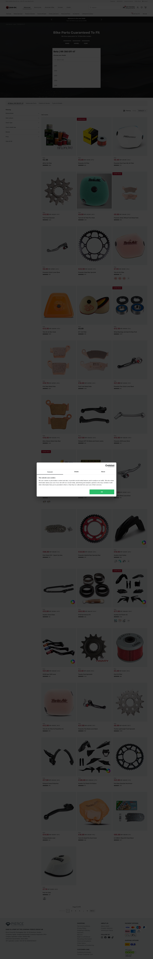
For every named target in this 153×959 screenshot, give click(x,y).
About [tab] (103, 471)
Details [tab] (76, 471)
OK (102, 492)
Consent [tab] (50, 472)
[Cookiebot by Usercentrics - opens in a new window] (106, 465)
